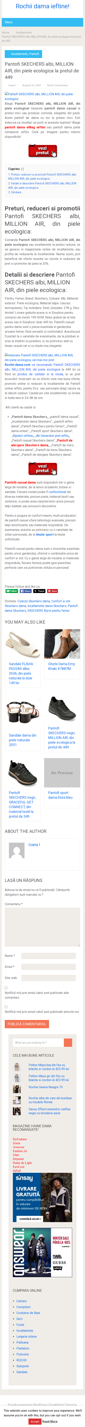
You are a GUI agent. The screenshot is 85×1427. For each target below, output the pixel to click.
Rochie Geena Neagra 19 (46, 1087)
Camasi (21, 1301)
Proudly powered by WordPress (27, 1404)
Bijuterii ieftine (23, 436)
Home (5, 32)
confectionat (57, 492)
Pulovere (22, 1354)
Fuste (20, 1325)
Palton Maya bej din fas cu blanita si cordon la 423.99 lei (49, 1067)
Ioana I (12, 85)
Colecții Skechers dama (33, 601)
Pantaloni (22, 1348)
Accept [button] (35, 1421)
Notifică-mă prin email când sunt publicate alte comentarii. (37, 995)
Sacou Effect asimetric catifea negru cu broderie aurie (49, 1111)
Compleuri (23, 1307)
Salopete (22, 1366)
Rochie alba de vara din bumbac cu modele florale (50, 1100)
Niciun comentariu (57, 85)
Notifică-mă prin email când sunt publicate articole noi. (42, 1012)
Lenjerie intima (26, 1336)
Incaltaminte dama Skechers (46, 606)
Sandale (21, 1372)
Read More (50, 1421)
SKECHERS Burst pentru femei (48, 611)
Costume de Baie (28, 1313)
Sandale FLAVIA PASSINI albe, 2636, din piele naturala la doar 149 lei (21, 673)
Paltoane (22, 1342)
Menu (8, 22)
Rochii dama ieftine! (42, 6)
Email (9, 967)
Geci (19, 1319)
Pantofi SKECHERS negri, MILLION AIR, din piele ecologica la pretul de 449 (61, 737)
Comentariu (14, 904)
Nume (10, 956)
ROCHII (21, 1360)
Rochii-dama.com (17, 365)
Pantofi (34, 54)
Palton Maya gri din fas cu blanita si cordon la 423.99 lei (49, 1078)
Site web (11, 978)
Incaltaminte (24, 32)
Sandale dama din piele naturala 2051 (22, 740)
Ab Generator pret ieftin (52, 436)
